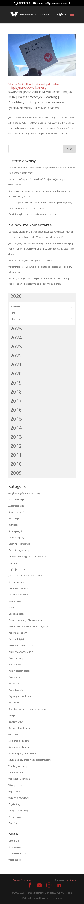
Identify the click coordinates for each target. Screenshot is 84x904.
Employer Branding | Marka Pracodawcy (27, 556)
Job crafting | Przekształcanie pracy (25, 575)
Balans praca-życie (30, 97)
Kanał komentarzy (17, 853)
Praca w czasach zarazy (19, 670)
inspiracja (12, 562)
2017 (16, 400)
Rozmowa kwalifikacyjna (20, 728)
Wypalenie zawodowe (18, 797)
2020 (16, 373)
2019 (16, 382)
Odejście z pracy (16, 613)
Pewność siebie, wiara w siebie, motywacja (28, 626)
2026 (16, 296)
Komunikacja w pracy (18, 588)
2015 (16, 418)
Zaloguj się (13, 840)
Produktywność (15, 689)
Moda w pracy (14, 601)
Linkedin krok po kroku (19, 594)
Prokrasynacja (14, 702)
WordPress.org (14, 859)
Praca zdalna (14, 677)
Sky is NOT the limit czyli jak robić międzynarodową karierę (34, 86)
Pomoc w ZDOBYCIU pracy (20, 651)
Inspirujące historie (37, 102)
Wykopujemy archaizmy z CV (49, 237)
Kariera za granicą (16, 582)
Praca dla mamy (15, 658)
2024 (16, 337)
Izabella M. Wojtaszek (45, 92)
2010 (16, 463)
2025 (16, 328)
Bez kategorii (14, 518)
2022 (16, 355)
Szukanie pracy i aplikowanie (22, 753)
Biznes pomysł (15, 531)
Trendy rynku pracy (17, 766)
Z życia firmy (14, 804)
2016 (16, 409)
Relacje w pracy (15, 721)
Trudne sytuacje (15, 772)
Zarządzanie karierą (46, 108)
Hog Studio (70, 880)
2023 (16, 346)
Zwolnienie (13, 823)
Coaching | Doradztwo (19, 543)
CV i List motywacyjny (18, 550)
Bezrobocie (13, 524)
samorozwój (13, 734)
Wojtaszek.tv (14, 791)
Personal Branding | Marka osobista (25, 620)
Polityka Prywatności (22, 880)
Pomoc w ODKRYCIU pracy (20, 645)
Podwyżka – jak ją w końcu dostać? (35, 260)
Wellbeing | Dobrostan (19, 778)
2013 (16, 436)
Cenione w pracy (16, 537)
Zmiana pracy (14, 817)
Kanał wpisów (14, 847)
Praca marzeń (14, 664)
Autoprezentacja (16, 499)
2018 (16, 391)
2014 (16, 427)
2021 (16, 364)
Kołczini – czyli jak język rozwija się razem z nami (32, 214)
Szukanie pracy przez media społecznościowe (29, 759)
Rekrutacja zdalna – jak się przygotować (27, 709)
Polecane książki (16, 639)
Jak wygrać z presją (52, 283)
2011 (16, 454)
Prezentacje (13, 683)
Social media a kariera (18, 740)
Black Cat (12, 260)
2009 (16, 472)
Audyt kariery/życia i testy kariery (24, 493)
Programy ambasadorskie (19, 696)
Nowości (25, 108)
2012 (16, 445)
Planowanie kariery (17, 632)
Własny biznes (15, 785)
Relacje (11, 715)
